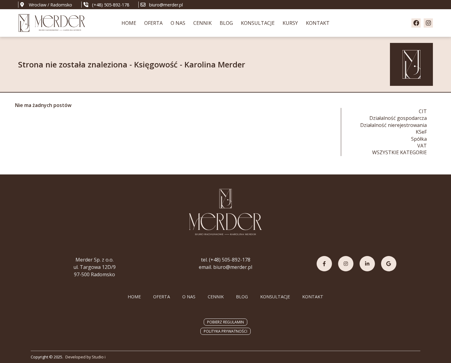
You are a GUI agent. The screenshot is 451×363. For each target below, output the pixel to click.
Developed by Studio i (85, 357)
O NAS (178, 23)
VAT (422, 145)
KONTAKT (318, 23)
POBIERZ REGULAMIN (225, 322)
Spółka (419, 139)
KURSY (290, 23)
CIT (423, 111)
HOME (128, 23)
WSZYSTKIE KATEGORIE (399, 152)
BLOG (226, 23)
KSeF (421, 131)
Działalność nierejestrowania (393, 125)
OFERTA (153, 23)
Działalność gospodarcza (398, 118)
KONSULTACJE (258, 23)
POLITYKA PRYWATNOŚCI (225, 331)
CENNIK (202, 23)
